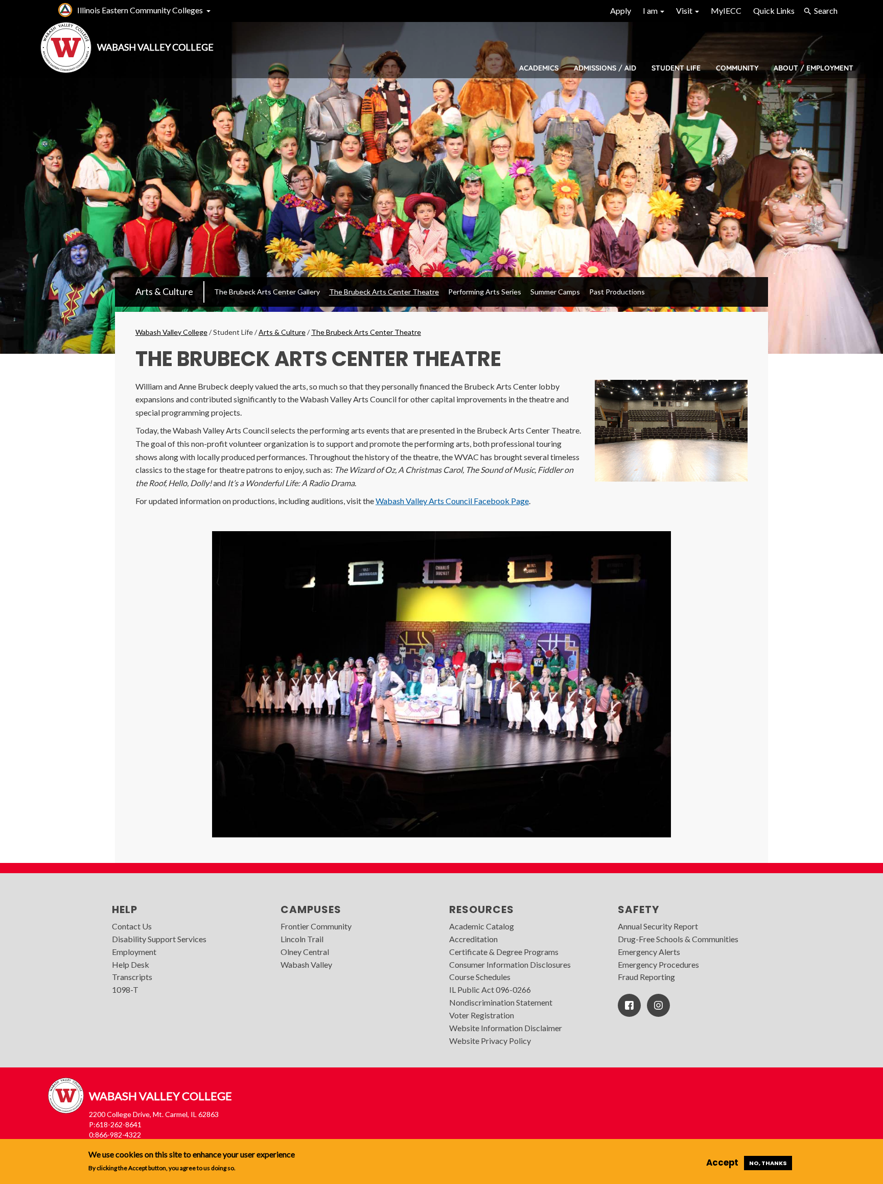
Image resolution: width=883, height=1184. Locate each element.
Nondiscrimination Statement (500, 1002)
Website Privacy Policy (490, 1040)
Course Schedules (479, 977)
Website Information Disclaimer (505, 1028)
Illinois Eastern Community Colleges (140, 10)
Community (737, 68)
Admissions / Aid (605, 68)
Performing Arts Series (484, 291)
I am (651, 10)
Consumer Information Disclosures (510, 964)
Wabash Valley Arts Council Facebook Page (452, 501)
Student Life (676, 68)
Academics (539, 68)
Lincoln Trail (302, 939)
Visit (685, 10)
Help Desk (130, 964)
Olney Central (305, 952)
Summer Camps (555, 291)
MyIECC (726, 10)
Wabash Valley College (171, 332)
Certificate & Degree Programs (504, 952)
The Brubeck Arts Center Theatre (384, 291)
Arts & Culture (164, 291)
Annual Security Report (658, 926)
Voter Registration (481, 1015)
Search (826, 10)
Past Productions (617, 291)
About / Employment (813, 68)
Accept (722, 1162)
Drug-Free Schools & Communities (678, 939)
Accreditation (473, 939)
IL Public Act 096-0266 (490, 989)
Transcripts (132, 977)
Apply (620, 10)
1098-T (125, 989)
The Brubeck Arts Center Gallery (267, 291)
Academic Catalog (481, 926)
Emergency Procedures (658, 964)
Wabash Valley (306, 964)
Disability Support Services (159, 939)
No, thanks (768, 1163)
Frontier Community (316, 926)
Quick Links (774, 10)
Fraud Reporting (646, 977)
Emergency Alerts (649, 952)
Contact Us (132, 926)
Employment (134, 952)
